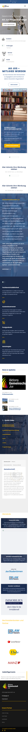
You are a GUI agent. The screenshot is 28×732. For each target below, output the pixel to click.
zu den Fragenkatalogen (9, 24)
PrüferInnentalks (7, 394)
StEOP (3, 438)
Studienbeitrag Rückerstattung (10, 430)
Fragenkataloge (6, 447)
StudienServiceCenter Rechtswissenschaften (8, 425)
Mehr (3, 297)
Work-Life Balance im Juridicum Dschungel (15, 408)
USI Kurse (11, 401)
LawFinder (4, 716)
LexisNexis (4, 719)
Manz (3, 722)
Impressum (5, 699)
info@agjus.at (14, 1)
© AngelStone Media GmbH (8, 728)
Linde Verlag (5, 713)
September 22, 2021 (7, 392)
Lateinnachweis (6, 434)
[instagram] (4, 730)
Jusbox (4, 443)
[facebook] (2, 730)
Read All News (5, 372)
